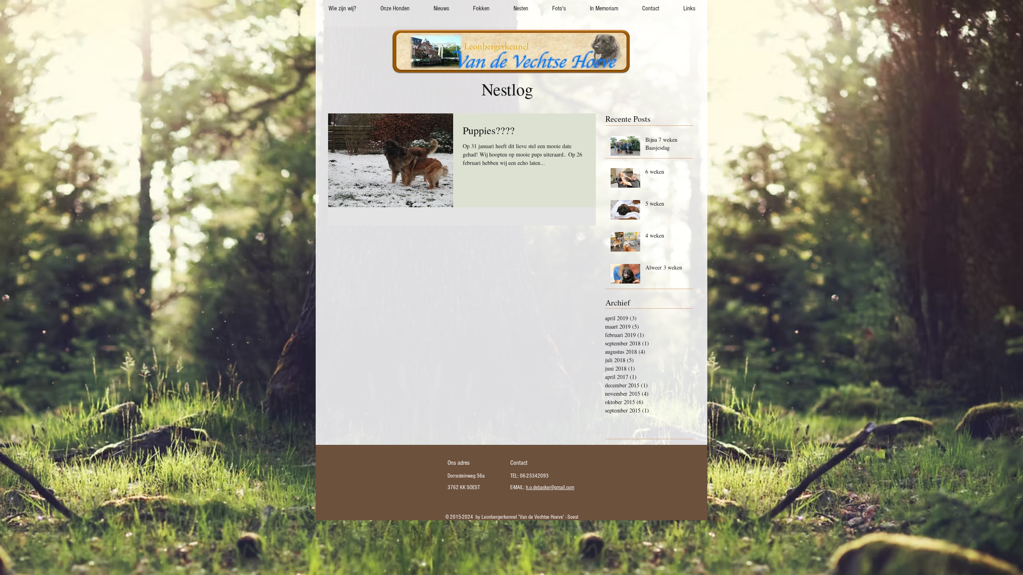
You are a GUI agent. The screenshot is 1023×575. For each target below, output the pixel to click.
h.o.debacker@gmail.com (550, 487)
